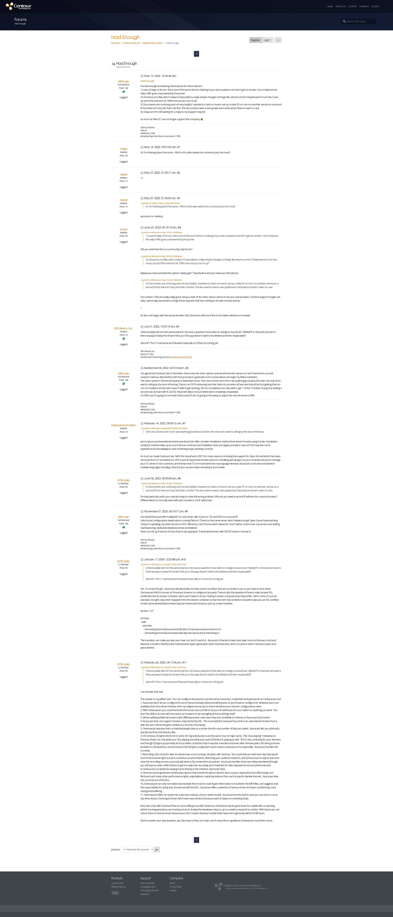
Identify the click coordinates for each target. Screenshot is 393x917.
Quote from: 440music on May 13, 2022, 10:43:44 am (161, 232)
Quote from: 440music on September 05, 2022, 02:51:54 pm (164, 428)
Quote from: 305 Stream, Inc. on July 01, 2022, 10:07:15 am (163, 564)
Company (364, 6)
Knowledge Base (148, 886)
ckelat (123, 174)
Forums (115, 43)
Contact (173, 890)
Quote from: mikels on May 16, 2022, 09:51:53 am (160, 203)
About (172, 883)
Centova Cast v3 (131, 43)
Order (115, 892)
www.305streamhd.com (181, 357)
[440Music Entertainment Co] (123, 91)
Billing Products (118, 886)
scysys (123, 229)
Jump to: (116, 849)
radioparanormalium (123, 425)
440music (123, 81)
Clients (375, 6)
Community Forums (149, 890)
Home (330, 6)
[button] (385, 6)
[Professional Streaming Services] (123, 338)
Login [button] (266, 40)
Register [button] (255, 40)
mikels (123, 149)
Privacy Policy (176, 886)
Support (352, 6)
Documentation (147, 883)
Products (341, 6)
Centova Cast (117, 883)
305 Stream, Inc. (123, 328)
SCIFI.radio (123, 480)
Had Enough (147, 81)
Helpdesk (144, 894)
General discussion (153, 43)
